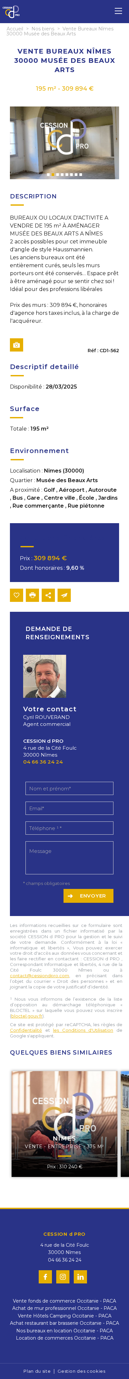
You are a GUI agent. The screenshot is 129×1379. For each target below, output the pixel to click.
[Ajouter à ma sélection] (16, 595)
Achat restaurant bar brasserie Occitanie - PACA (64, 1323)
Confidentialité (26, 1030)
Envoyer (93, 896)
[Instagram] (62, 1276)
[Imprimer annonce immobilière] (32, 595)
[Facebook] (45, 1276)
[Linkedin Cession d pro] (80, 1276)
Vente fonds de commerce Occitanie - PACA (64, 1301)
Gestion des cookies (81, 1371)
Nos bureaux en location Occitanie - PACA (64, 1331)
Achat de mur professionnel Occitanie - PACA (64, 1308)
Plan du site (37, 1371)
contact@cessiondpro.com (39, 975)
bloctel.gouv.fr (26, 1016)
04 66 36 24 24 (43, 762)
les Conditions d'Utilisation (83, 1030)
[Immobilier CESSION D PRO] (11, 22)
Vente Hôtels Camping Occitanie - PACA (64, 1316)
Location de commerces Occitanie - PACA (64, 1338)
